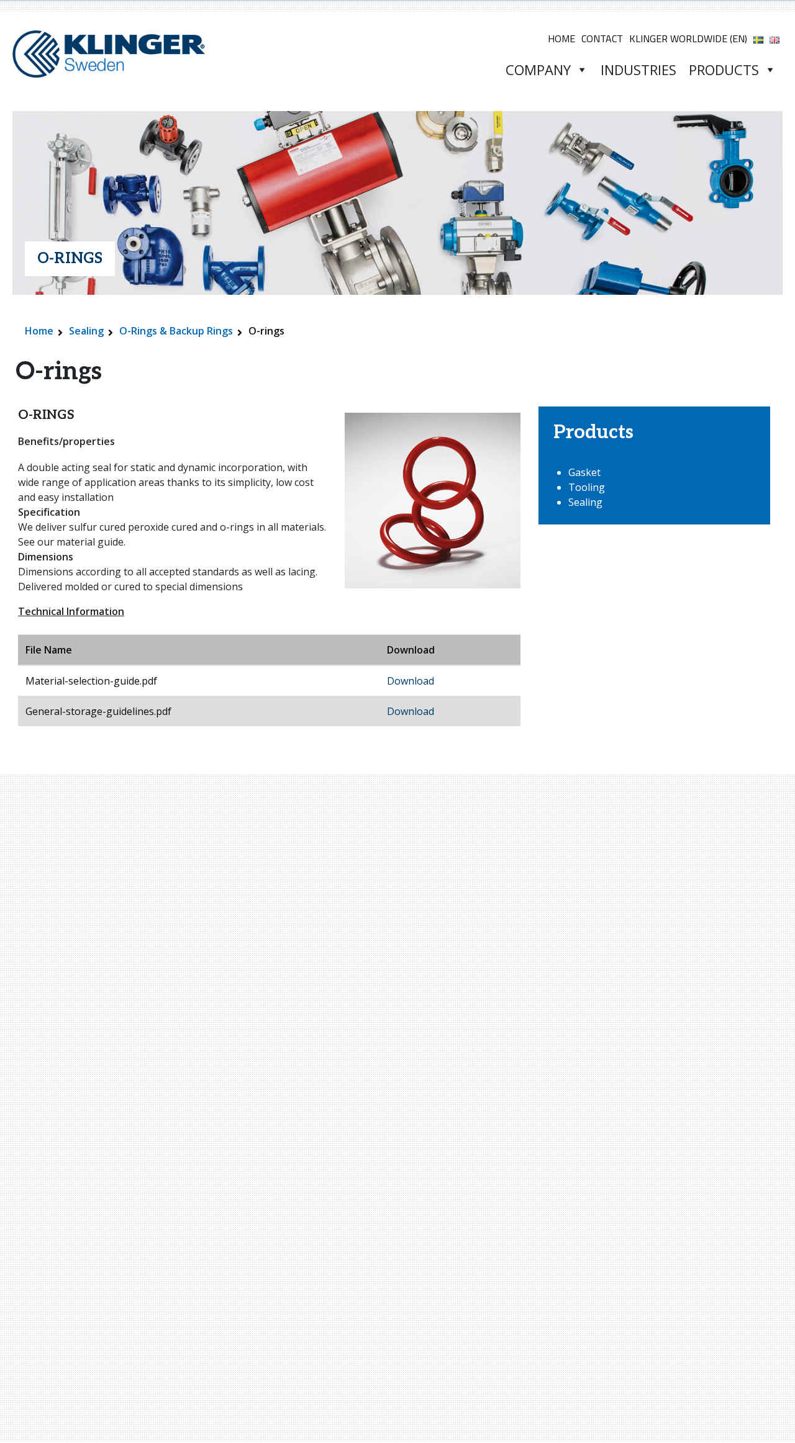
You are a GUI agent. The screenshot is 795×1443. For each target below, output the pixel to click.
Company (538, 69)
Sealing (86, 331)
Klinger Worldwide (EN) (688, 38)
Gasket (584, 472)
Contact (602, 38)
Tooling (586, 487)
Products (724, 69)
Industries (638, 69)
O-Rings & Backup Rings (176, 331)
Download (410, 681)
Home (561, 38)
